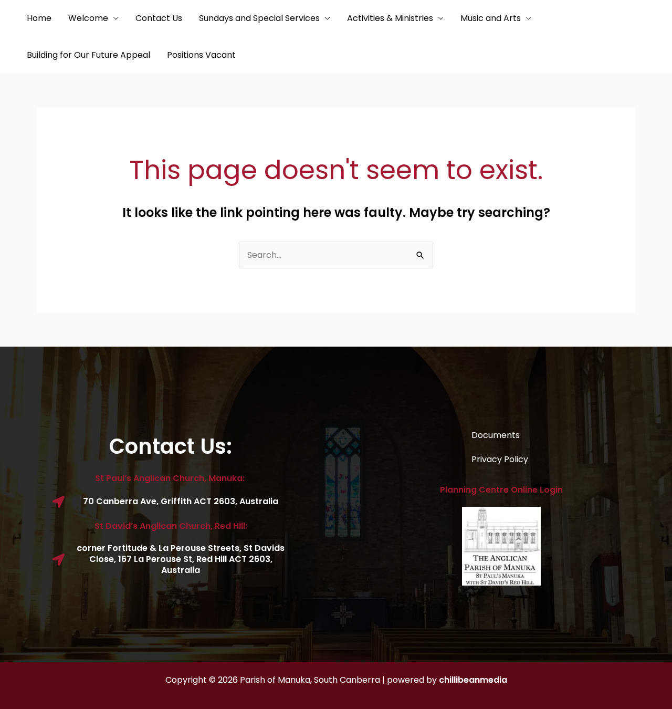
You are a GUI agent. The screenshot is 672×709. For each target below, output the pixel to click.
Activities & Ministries (390, 18)
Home (39, 18)
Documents (495, 435)
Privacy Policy (499, 459)
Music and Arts (490, 18)
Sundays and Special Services (259, 18)
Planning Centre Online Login (501, 490)
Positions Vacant (201, 55)
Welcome (88, 18)
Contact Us (158, 18)
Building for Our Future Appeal (88, 55)
